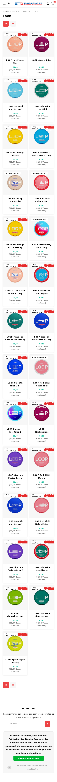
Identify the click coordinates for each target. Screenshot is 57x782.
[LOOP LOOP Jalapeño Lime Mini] (41, 90)
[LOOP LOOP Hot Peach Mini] (15, 44)
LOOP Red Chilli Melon (41, 476)
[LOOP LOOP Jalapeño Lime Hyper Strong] (41, 551)
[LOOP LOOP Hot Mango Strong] (15, 136)
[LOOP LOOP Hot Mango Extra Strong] (15, 228)
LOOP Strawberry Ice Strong (41, 246)
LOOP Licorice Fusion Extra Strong (15, 476)
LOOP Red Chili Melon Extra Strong (42, 523)
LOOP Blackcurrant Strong (42, 430)
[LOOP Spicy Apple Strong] (15, 643)
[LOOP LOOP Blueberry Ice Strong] (15, 413)
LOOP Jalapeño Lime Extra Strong (15, 338)
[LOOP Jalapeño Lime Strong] (41, 597)
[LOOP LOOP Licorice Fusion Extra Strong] (15, 459)
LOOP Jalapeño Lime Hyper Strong (41, 569)
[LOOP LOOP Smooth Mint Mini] (15, 367)
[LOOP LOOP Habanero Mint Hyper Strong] (41, 274)
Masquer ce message (28, 758)
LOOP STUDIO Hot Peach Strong (15, 292)
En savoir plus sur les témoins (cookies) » (32, 767)
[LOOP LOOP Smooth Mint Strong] (15, 505)
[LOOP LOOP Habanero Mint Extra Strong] (41, 136)
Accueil (6, 11)
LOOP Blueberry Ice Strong (15, 430)
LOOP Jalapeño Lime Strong (41, 614)
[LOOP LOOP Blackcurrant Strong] (41, 413)
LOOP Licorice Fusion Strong (15, 568)
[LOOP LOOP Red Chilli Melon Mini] (41, 367)
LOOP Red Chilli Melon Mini (41, 384)
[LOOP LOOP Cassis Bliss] (41, 44)
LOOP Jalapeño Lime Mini (41, 107)
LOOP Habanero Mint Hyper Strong (41, 292)
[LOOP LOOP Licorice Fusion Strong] (15, 551)
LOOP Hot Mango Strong (15, 153)
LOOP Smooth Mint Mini (15, 384)
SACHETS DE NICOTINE (21, 11)
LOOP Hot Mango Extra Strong (15, 246)
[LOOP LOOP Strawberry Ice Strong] (41, 228)
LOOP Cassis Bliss (41, 60)
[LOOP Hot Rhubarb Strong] (15, 597)
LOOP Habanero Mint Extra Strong (41, 153)
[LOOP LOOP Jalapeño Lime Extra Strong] (15, 321)
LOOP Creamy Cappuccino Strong (15, 200)
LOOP (36, 11)
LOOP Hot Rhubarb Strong (15, 614)
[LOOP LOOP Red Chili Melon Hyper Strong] (41, 182)
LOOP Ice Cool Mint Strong (15, 107)
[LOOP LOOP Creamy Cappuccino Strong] (15, 182)
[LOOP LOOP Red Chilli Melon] (41, 459)
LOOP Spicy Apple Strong (15, 661)
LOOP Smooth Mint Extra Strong (41, 338)
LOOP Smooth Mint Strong (15, 522)
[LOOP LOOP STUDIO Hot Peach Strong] (15, 274)
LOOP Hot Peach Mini (15, 61)
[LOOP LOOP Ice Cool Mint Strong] (15, 90)
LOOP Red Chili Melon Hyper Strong (42, 200)
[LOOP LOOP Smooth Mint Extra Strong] (41, 321)
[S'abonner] (47, 724)
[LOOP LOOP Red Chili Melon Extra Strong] (41, 505)
